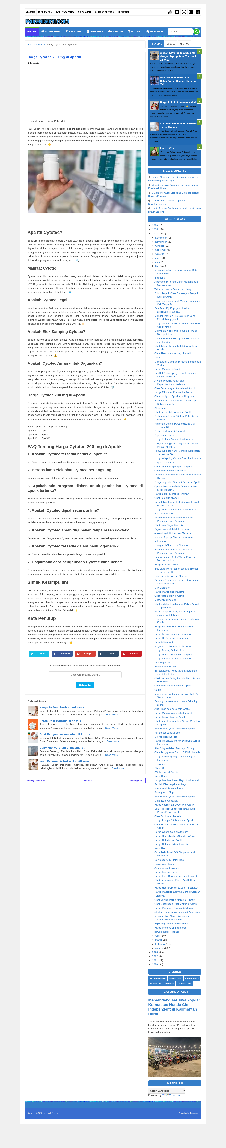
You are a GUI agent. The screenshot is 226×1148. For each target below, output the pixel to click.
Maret (158, 939)
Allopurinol (160, 408)
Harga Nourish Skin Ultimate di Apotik (175, 835)
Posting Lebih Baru (36, 780)
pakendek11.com (50, 1113)
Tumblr (110, 653)
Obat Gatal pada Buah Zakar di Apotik (175, 903)
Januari (159, 948)
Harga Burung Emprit (166, 872)
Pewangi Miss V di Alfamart (169, 431)
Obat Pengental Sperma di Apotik (173, 412)
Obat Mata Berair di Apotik (169, 595)
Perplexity (159, 764)
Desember (161, 237)
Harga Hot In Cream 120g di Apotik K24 (176, 887)
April (158, 935)
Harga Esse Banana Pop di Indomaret (175, 876)
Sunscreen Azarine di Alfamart (171, 576)
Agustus (160, 253)
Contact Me (46, 12)
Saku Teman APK (164, 513)
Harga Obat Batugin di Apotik (60, 721)
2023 (155, 952)
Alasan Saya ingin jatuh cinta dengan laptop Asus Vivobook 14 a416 (178, 56)
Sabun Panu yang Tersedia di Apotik (174, 728)
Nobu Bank (160, 776)
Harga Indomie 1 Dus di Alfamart (172, 658)
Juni (157, 262)
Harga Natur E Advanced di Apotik (173, 654)
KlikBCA (158, 357)
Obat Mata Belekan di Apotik (170, 470)
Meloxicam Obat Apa (166, 800)
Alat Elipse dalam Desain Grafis (172, 708)
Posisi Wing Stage (164, 863)
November (161, 241)
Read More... (112, 714)
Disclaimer (85, 12)
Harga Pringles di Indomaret (170, 927)
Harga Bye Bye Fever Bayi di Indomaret (176, 780)
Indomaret (160, 541)
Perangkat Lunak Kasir (167, 732)
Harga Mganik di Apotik (167, 369)
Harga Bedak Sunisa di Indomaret (173, 634)
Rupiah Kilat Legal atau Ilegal (170, 784)
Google (87, 653)
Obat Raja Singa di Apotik (168, 525)
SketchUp (159, 768)
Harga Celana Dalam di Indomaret (173, 439)
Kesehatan (117, 31)
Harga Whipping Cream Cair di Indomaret (177, 458)
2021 (155, 960)
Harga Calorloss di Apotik (168, 840)
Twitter (41, 653)
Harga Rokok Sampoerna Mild (178, 102)
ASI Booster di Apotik (166, 772)
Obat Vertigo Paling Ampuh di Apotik (174, 899)
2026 (155, 225)
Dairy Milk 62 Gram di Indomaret (62, 747)
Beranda (88, 780)
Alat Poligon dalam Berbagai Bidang (174, 748)
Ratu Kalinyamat (163, 642)
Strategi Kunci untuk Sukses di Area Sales (177, 912)
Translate (174, 1095)
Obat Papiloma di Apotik (167, 816)
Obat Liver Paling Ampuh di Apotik (173, 466)
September (161, 249)
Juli (157, 257)
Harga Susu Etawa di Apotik (169, 717)
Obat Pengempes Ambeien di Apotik (65, 734)
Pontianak (194, 1113)
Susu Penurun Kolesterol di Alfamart (65, 761)
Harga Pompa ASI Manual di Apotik (174, 820)
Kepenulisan (96, 31)
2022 (155, 956)
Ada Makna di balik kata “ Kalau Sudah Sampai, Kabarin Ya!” (178, 81)
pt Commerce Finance (166, 931)
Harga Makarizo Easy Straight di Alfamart (177, 891)
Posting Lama (136, 780)
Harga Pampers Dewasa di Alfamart (174, 907)
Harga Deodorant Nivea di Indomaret (175, 509)
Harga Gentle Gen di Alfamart (171, 831)
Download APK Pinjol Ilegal (169, 859)
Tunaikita (159, 895)
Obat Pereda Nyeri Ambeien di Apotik (175, 388)
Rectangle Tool (162, 662)
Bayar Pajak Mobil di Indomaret (171, 529)
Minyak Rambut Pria (165, 736)
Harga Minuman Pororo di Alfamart (173, 392)
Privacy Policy (66, 12)
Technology (156, 31)
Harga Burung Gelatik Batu (169, 650)
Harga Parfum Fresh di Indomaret (63, 707)
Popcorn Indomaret (165, 435)
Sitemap (124, 12)
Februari (160, 944)
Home (33, 31)
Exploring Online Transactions (171, 923)
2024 (155, 233)
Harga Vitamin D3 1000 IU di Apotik (174, 804)
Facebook (65, 653)
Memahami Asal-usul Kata (169, 788)
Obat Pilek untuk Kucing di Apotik (172, 353)
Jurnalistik (74, 31)
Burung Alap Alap (164, 792)
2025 (155, 229)
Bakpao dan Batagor (165, 666)
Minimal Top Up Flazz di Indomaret (173, 537)
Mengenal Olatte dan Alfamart (171, 545)
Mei (157, 266)
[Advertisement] (85, 90)
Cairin (157, 689)
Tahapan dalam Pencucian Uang (172, 289)
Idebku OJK (167, 148)
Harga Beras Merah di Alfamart (171, 493)
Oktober (160, 245)
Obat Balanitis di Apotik (167, 497)
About (31, 12)
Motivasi (135, 31)
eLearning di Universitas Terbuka (172, 533)
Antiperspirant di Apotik (167, 868)
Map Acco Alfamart (164, 462)
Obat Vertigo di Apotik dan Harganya (174, 396)
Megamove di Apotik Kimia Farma (173, 646)
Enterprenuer (52, 31)
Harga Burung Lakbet (166, 564)
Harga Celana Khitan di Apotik (171, 844)
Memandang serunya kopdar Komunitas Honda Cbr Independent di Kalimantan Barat (174, 1007)
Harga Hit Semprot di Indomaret (172, 638)
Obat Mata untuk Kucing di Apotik (173, 685)
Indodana (159, 277)
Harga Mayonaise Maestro (169, 591)
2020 (155, 964)
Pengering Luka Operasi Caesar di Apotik (177, 482)
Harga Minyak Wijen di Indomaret (173, 712)
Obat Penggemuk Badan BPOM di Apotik (177, 752)
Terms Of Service (106, 12)
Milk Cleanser (162, 587)
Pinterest (134, 653)
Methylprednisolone (165, 599)
